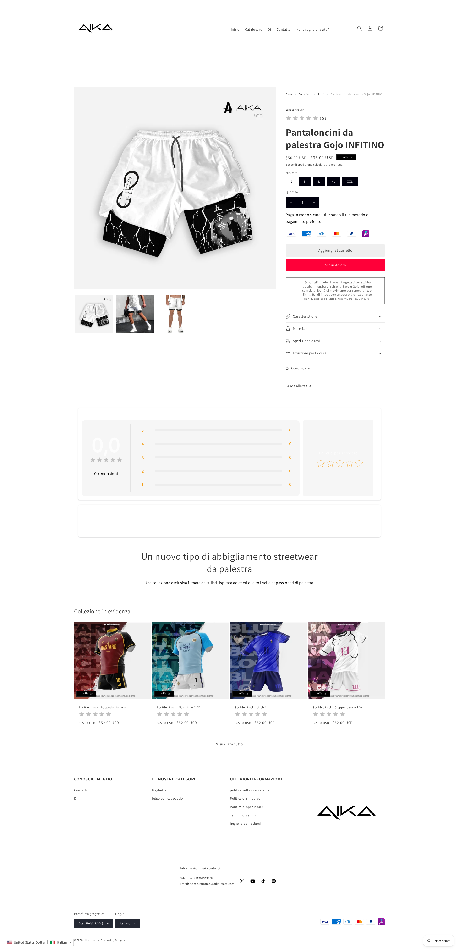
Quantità (292, 192)
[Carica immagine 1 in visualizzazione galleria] (94, 314)
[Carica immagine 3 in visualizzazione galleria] (175, 314)
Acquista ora (335, 265)
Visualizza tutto (229, 744)
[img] (302, 118)
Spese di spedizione (299, 164)
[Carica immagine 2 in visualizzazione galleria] (135, 314)
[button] (315, 29)
